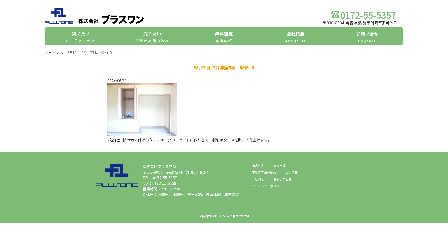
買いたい (80, 36)
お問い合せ (367, 36)
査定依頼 (292, 172)
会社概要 (295, 36)
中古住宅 (258, 166)
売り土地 (279, 166)
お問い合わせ (282, 179)
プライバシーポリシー (267, 186)
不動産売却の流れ (264, 172)
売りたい (152, 36)
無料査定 (224, 36)
